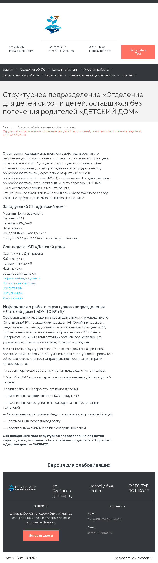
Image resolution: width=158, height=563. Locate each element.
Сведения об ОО (33, 69)
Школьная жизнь (64, 69)
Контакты (129, 75)
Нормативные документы (22, 278)
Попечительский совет (20, 283)
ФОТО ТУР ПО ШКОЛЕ (139, 488)
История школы (41, 535)
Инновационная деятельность (92, 75)
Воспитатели (13, 288)
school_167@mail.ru (102, 488)
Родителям (53, 75)
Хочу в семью (13, 298)
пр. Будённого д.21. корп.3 (62, 491)
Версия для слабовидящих (79, 465)
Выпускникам (13, 293)
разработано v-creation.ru (133, 558)
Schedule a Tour (138, 52)
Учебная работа (96, 69)
